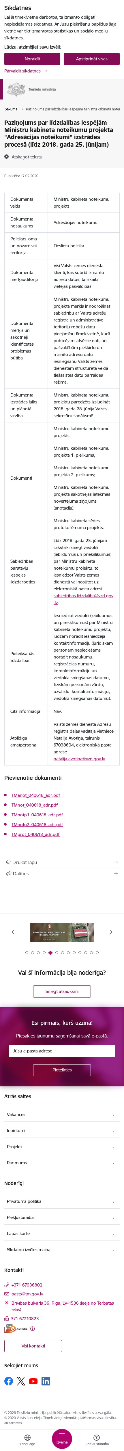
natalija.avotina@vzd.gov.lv (79, 758)
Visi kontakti (33, 1346)
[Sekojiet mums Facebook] (8, 1381)
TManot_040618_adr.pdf (36, 795)
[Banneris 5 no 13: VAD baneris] (62, 932)
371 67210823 (25, 1318)
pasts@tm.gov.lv (27, 1294)
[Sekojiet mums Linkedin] (46, 1381)
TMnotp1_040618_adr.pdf (37, 815)
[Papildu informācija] (32, 1328)
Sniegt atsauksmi (62, 991)
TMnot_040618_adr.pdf (35, 805)
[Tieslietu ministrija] (56, 96)
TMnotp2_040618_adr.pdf (37, 824)
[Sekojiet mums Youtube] (33, 1380)
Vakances (16, 1114)
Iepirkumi (16, 1130)
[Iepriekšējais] (13, 932)
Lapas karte (18, 1233)
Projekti (14, 1146)
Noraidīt (32, 59)
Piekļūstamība (20, 1217)
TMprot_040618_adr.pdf (36, 834)
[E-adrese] (15, 1328)
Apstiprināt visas (92, 59)
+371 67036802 (27, 1285)
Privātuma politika (24, 1201)
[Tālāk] (110, 932)
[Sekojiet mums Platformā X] (21, 1381)
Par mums (17, 1162)
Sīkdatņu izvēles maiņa (28, 1249)
